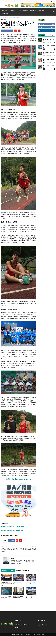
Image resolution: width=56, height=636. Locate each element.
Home (2, 17)
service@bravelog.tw (25, 624)
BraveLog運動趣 (40, 10)
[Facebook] (49, 1)
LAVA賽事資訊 (5, 13)
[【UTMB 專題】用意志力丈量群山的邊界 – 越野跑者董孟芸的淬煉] (40, 47)
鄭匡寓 (3, 27)
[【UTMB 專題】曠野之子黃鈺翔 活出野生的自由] (40, 40)
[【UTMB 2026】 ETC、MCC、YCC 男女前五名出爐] (31, 591)
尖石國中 (7, 535)
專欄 (3, 10)
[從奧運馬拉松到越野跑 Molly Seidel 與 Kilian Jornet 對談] (18, 591)
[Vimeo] (54, 1)
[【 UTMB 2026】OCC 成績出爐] (18, 577)
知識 (6, 10)
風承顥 (16, 535)
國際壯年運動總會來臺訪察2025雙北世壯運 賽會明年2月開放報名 (28, 549)
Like (53, 24)
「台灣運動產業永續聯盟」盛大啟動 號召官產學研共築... (6, 584)
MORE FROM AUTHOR (22, 570)
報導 (5, 19)
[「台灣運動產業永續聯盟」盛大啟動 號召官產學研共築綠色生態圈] (6, 577)
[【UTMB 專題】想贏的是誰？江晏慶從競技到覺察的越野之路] (40, 53)
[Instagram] (51, 1)
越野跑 (12, 10)
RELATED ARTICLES (8, 570)
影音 (16, 10)
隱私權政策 (17, 627)
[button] (53, 12)
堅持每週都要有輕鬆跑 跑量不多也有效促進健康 (12, 526)
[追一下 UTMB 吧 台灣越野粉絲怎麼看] (31, 577)
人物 (9, 10)
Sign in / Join (13, 1)
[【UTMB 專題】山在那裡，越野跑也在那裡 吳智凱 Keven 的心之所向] (40, 60)
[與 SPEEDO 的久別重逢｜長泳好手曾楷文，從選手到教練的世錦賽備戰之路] (6, 591)
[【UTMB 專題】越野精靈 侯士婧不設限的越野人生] (40, 67)
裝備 (20, 10)
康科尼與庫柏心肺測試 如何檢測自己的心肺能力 (12, 530)
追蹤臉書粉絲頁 (25, 10)
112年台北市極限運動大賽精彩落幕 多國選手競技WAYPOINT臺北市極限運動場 (9, 550)
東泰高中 (11, 535)
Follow (52, 27)
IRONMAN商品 (33, 10)
